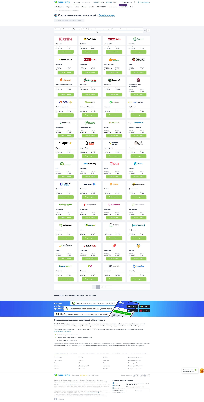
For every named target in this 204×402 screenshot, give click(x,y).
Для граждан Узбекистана (135, 366)
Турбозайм (132, 107)
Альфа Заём (108, 43)
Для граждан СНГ (84, 366)
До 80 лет (106, 357)
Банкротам (106, 366)
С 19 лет (81, 357)
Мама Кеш (107, 209)
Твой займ (83, 43)
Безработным (58, 357)
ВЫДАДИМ (59, 209)
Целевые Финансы (85, 127)
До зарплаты (84, 209)
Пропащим (106, 363)
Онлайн (85, 29)
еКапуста (107, 107)
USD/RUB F (97, 2)
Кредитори (107, 250)
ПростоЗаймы (133, 209)
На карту (115, 29)
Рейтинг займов (66, 29)
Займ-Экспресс (109, 64)
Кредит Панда (84, 148)
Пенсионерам (58, 360)
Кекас (130, 64)
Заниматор (83, 189)
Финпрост (59, 271)
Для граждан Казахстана (135, 357)
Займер (58, 250)
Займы (57, 29)
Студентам (57, 363)
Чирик (58, 148)
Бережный (107, 84)
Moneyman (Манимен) (86, 107)
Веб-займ (131, 168)
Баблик (106, 189)
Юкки (106, 168)
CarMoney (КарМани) (62, 107)
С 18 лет (56, 368)
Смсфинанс (132, 230)
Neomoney (83, 168)
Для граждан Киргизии (134, 360)
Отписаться (138, 390)
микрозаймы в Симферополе (62, 331)
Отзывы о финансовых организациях (131, 29)
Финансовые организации (64, 10)
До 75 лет (82, 368)
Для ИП (105, 368)
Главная (56, 10)
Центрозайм (59, 189)
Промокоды (76, 29)
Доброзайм (83, 84)
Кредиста (59, 64)
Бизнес (56, 366)
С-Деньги (131, 43)
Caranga (106, 127)
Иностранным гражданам (135, 368)
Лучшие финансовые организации (100, 29)
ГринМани (83, 271)
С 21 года (106, 360)
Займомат (59, 230)
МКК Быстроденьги (135, 127)
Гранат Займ (83, 250)
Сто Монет (107, 271)
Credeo (106, 230)
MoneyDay (132, 271)
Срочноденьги (108, 148)
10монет (131, 250)
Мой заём (132, 148)
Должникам (82, 363)
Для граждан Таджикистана (136, 363)
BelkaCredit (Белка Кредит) (64, 84)
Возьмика (59, 43)
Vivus (81, 230)
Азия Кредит (59, 127)
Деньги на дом (133, 189)
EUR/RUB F (109, 2)
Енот (57, 168)
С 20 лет (81, 360)
